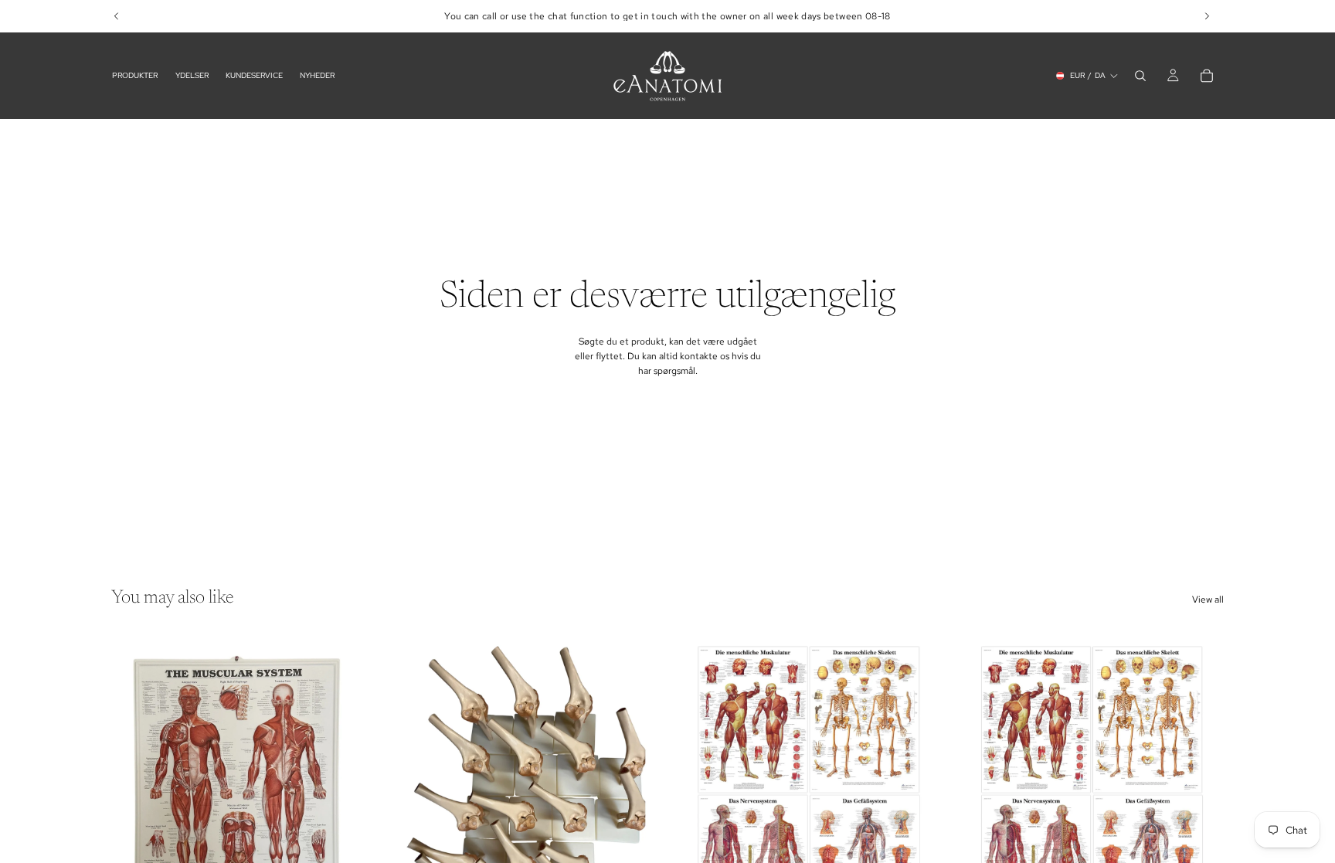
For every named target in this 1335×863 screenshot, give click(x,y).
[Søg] (1140, 76)
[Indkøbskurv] (1207, 76)
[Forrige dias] (134, 794)
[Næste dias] (351, 794)
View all (1208, 599)
